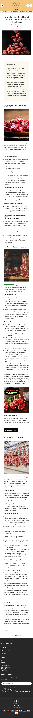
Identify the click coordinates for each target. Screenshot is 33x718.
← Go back (6, 630)
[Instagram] (14, 689)
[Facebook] (7, 689)
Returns (3, 662)
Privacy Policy (4, 669)
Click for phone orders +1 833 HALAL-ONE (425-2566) (16, 691)
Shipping (3, 660)
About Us (3, 647)
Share (17, 635)
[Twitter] (3, 689)
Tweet (12, 635)
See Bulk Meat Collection (10, 430)
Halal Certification (5, 650)
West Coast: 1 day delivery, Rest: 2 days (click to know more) (17, 11)
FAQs (2, 664)
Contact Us (4, 670)
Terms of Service (5, 667)
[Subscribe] (29, 683)
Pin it (22, 635)
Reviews (3, 648)
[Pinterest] (10, 689)
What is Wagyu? (5, 665)
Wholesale (3, 653)
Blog (2, 652)
